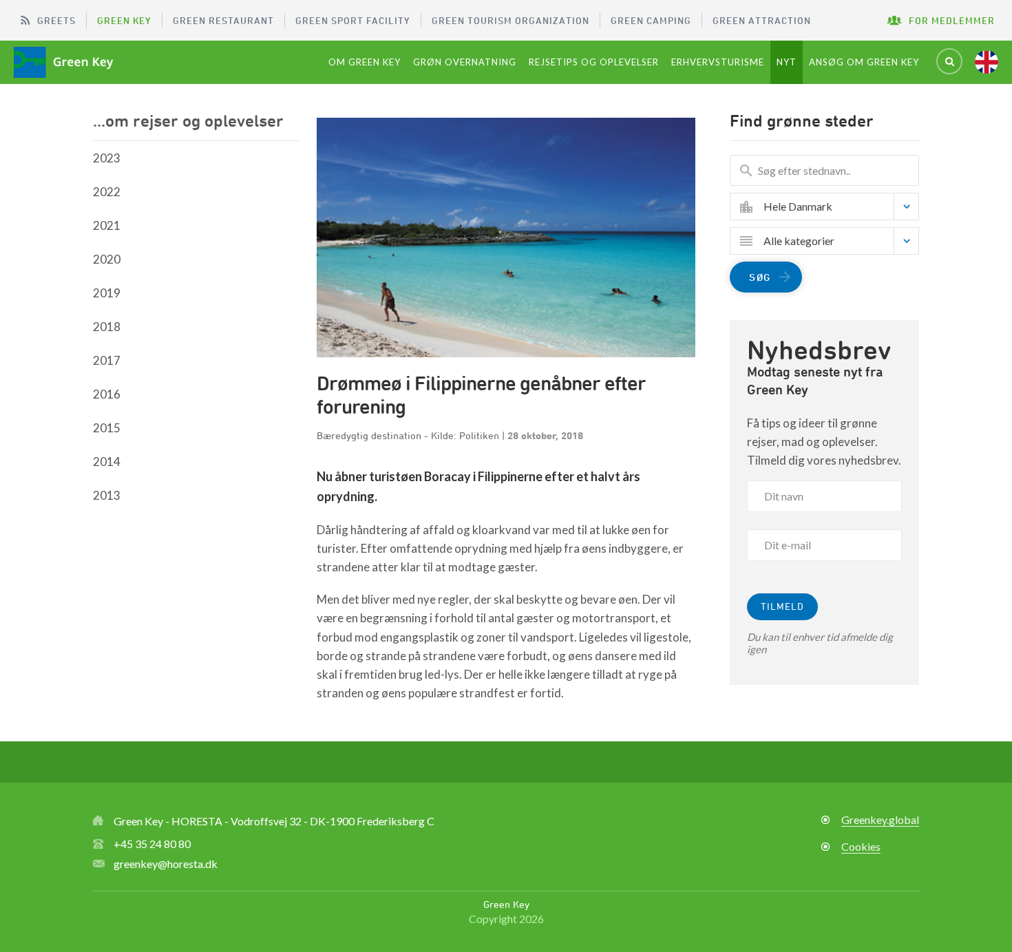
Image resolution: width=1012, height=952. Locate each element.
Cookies (861, 846)
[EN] (986, 62)
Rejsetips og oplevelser (594, 61)
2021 (106, 225)
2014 (106, 461)
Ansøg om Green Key (864, 61)
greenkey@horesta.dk (166, 863)
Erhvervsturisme (717, 61)
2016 (106, 394)
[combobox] (834, 206)
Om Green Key (364, 61)
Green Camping (651, 20)
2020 (106, 259)
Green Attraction (762, 20)
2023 (106, 158)
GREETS (56, 20)
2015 (106, 428)
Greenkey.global (880, 819)
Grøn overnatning (464, 61)
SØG (760, 277)
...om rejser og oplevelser (188, 120)
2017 (106, 360)
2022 (106, 191)
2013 (106, 495)
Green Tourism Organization (510, 20)
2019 (106, 293)
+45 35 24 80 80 (152, 843)
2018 (106, 326)
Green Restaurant (223, 20)
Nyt (787, 61)
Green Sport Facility (352, 20)
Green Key (124, 20)
